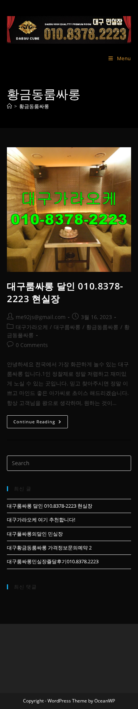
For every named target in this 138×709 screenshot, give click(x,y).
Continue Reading (40, 423)
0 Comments (32, 345)
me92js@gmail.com (41, 317)
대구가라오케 (32, 327)
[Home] (9, 106)
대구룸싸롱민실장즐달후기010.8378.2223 (53, 561)
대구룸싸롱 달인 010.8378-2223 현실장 (49, 505)
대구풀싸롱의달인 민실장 (35, 533)
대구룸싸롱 (67, 327)
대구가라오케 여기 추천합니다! (41, 519)
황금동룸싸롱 (34, 106)
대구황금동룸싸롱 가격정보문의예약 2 (49, 547)
